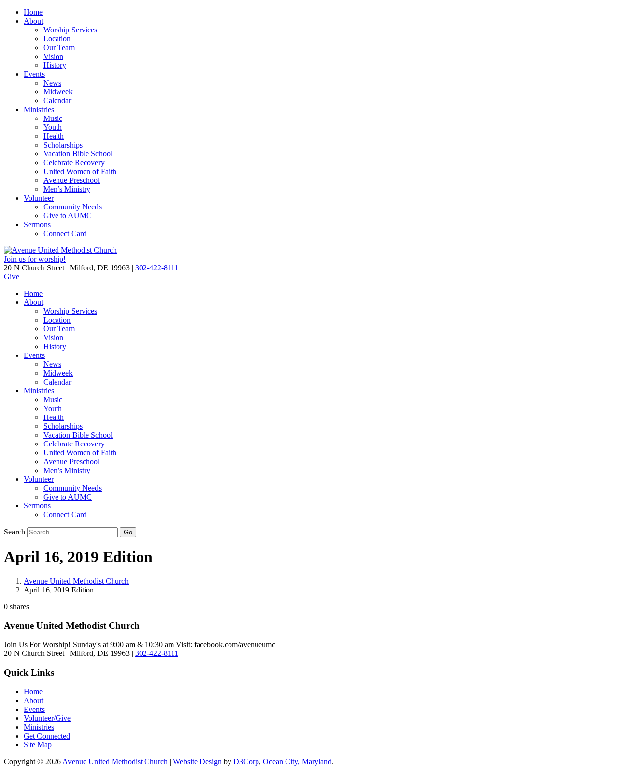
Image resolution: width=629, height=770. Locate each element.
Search (14, 532)
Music (52, 118)
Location (57, 38)
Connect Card (64, 233)
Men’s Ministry (66, 189)
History (54, 65)
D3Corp (246, 761)
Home (33, 12)
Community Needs (72, 207)
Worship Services (70, 30)
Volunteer (39, 198)
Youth (52, 127)
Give (11, 276)
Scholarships (63, 145)
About (33, 21)
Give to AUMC (67, 215)
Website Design (197, 761)
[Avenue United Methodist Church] (60, 250)
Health (53, 136)
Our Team (59, 47)
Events (34, 74)
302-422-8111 (156, 268)
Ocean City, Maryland (297, 761)
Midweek (58, 92)
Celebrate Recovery (74, 162)
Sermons (37, 224)
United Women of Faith (79, 171)
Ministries (39, 109)
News (52, 83)
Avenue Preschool (71, 180)
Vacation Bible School (78, 153)
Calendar (57, 100)
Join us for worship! (35, 259)
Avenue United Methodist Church (76, 581)
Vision (53, 56)
